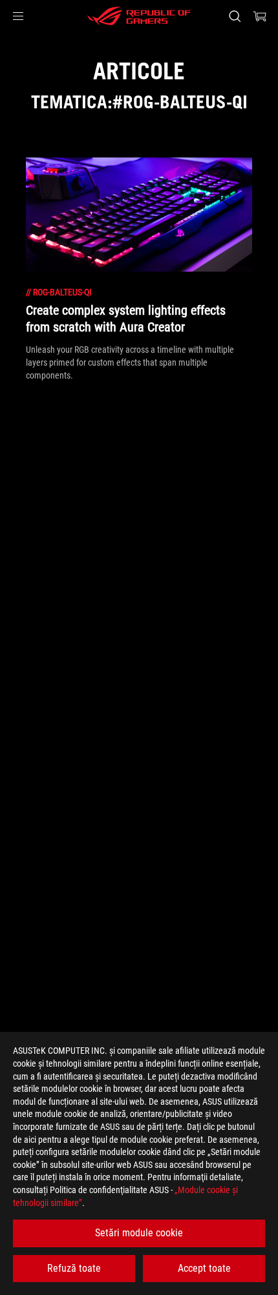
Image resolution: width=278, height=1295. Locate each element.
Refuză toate (74, 1268)
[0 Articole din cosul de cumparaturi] (260, 16)
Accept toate (204, 1268)
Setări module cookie (139, 1233)
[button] (18, 16)
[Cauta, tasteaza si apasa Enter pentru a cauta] (234, 16)
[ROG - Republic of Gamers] (139, 16)
